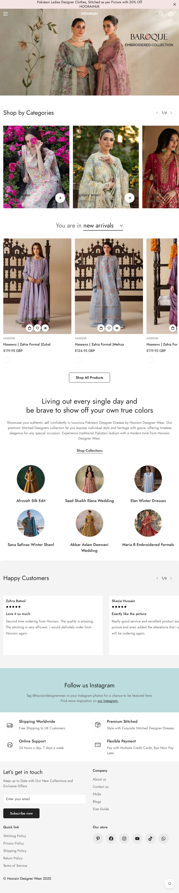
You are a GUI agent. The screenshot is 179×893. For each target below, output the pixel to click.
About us (99, 779)
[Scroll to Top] (170, 869)
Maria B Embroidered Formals (148, 544)
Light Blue (78, 360)
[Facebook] (111, 838)
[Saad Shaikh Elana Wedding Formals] (89, 479)
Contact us (100, 786)
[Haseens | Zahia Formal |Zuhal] (37, 286)
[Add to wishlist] (37, 328)
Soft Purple (7, 360)
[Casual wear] (60, 198)
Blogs (97, 801)
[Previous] (157, 112)
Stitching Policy (14, 835)
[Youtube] (137, 838)
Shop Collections (90, 450)
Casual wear (19, 195)
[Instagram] (124, 838)
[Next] (171, 112)
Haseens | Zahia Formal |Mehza (99, 344)
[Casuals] (36, 167)
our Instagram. (108, 700)
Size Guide (101, 808)
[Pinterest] (98, 838)
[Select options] (29, 328)
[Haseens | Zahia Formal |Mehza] (109, 286)
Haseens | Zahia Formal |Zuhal (26, 344)
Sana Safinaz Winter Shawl (31, 544)
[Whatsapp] (163, 838)
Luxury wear (88, 195)
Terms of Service (15, 865)
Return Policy (12, 858)
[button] (171, 14)
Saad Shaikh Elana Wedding (89, 501)
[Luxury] (106, 167)
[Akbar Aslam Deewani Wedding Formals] (89, 523)
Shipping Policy (14, 850)
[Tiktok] (150, 838)
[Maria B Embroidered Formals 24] (148, 523)
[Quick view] (45, 328)
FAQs (97, 794)
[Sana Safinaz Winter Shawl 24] (30, 523)
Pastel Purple (150, 360)
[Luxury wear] (129, 198)
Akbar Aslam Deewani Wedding (89, 547)
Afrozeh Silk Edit (30, 501)
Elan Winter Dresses (148, 501)
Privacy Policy (13, 843)
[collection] (30, 479)
